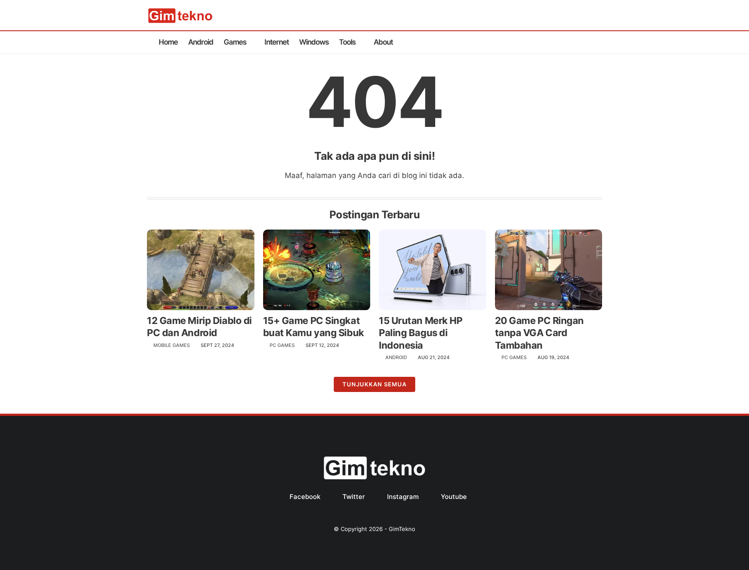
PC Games (282, 345)
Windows (314, 42)
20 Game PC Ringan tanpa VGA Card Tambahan (539, 333)
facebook (305, 496)
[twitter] (569, 42)
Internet (276, 42)
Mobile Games (171, 345)
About (383, 42)
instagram (403, 496)
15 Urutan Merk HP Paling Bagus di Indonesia (420, 333)
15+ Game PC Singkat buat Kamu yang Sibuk (313, 327)
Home (168, 42)
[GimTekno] (180, 21)
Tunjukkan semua (374, 384)
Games (235, 42)
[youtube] (597, 42)
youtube (454, 496)
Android (200, 42)
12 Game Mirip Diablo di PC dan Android (199, 327)
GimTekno (402, 528)
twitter (353, 496)
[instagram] (583, 42)
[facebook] (555, 42)
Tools (347, 42)
